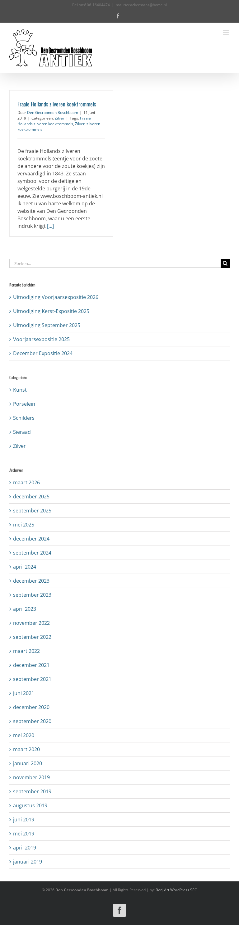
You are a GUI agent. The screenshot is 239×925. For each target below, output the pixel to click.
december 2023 (31, 580)
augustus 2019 (30, 805)
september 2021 (32, 679)
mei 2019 (23, 833)
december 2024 (31, 538)
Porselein (24, 403)
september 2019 (32, 791)
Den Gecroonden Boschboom (52, 112)
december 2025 (31, 496)
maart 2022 (26, 651)
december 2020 (31, 707)
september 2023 (32, 594)
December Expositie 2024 (43, 353)
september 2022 (32, 637)
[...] (50, 226)
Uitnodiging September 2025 (46, 325)
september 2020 (32, 721)
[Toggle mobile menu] (226, 32)
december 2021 (31, 665)
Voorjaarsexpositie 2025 (41, 339)
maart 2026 (26, 482)
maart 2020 (26, 749)
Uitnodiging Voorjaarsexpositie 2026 (55, 297)
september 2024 (32, 552)
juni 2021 (23, 693)
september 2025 (32, 510)
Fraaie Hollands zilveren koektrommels (56, 104)
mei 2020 (23, 735)
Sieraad (22, 431)
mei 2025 (23, 524)
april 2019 (24, 847)
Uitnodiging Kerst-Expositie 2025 (51, 311)
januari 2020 (27, 763)
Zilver (59, 118)
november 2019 (31, 777)
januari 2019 (27, 861)
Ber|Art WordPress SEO (176, 890)
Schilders (24, 417)
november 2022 (31, 622)
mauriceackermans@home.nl (141, 4)
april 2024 (24, 566)
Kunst (20, 389)
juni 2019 (23, 819)
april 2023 (24, 608)
